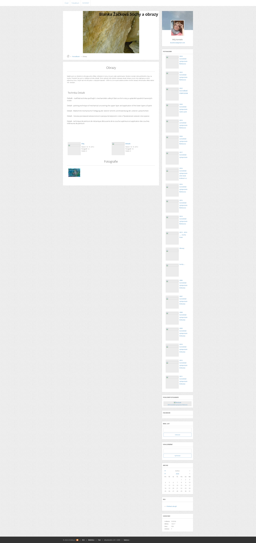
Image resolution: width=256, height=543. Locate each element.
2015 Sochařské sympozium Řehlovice (183, 204)
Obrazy (181, 248)
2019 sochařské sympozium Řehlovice (183, 124)
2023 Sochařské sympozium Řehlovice (183, 76)
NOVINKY (85, 3)
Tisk (99, 540)
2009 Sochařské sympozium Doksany (183, 332)
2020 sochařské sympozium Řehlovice (183, 140)
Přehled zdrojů (171, 506)
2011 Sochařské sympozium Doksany (183, 380)
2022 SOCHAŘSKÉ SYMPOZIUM (183, 90)
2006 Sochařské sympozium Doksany (183, 284)
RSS (83, 540)
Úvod (66, 3)
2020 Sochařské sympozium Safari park (183, 108)
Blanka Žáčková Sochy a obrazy (128, 14)
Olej (82, 144)
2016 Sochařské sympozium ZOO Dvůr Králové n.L (183, 173)
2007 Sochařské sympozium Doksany (183, 300)
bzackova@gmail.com (177, 43)
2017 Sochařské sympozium (183, 154)
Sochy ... (182, 264)
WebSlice (91, 540)
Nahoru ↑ (127, 540)
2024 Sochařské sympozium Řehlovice (183, 60)
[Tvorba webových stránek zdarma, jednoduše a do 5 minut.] (77, 540)
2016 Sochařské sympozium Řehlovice (183, 188)
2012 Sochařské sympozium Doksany (183, 364)
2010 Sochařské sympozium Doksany (183, 348)
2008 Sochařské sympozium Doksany (183, 316)
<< (165, 471)
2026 (177, 474)
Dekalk (127, 144)
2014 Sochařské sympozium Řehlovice (183, 220)
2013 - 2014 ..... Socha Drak (183, 234)
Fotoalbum (75, 3)
